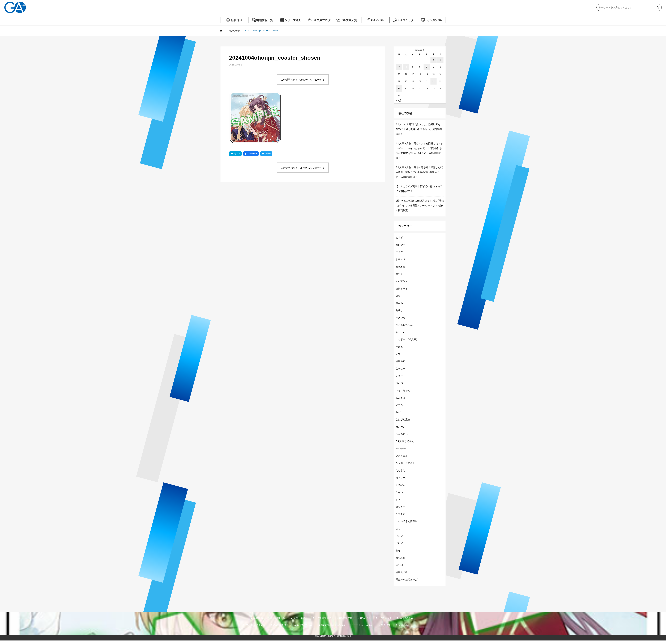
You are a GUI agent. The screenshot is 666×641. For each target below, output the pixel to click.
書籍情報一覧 (264, 20)
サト (398, 499)
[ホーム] (221, 31)
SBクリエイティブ (255, 625)
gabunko (400, 266)
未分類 (399, 565)
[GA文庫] (15, 7)
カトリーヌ (402, 477)
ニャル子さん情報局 (406, 521)
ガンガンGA (434, 20)
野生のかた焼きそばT (407, 579)
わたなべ (400, 244)
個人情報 (386, 625)
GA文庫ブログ (322, 20)
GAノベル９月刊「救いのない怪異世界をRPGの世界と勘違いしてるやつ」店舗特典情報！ (419, 129)
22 (433, 81)
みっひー (400, 412)
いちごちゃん (403, 390)
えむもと (400, 470)
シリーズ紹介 (293, 20)
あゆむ (399, 310)
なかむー (400, 368)
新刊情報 (236, 20)
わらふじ (400, 557)
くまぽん (400, 485)
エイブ (399, 252)
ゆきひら (400, 317)
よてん (399, 404)
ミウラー (400, 354)
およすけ (400, 397)
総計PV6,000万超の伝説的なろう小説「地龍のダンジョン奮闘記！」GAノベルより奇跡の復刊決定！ (420, 205)
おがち (399, 303)
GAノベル (377, 20)
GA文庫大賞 (349, 20)
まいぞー (400, 543)
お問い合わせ (405, 625)
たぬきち (400, 514)
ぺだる (399, 346)
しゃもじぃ (402, 434)
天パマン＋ (402, 281)
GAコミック (406, 20)
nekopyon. (401, 448)
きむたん (400, 332)
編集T (399, 295)
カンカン (400, 426)
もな (398, 550)
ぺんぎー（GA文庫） (407, 339)
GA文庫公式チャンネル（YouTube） (293, 625)
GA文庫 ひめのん (405, 441)
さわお (399, 383)
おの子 (399, 274)
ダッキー (400, 506)
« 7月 (399, 100)
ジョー (399, 375)
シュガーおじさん (405, 463)
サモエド (400, 259)
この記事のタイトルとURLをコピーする (303, 79)
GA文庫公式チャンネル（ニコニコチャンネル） (347, 625)
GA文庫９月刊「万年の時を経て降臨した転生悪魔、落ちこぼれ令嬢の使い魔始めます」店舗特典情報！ (419, 172)
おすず (399, 237)
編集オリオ (402, 288)
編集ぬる (400, 361)
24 (399, 88)
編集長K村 (401, 572)
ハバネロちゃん (404, 324)
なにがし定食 (403, 419)
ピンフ (399, 535)
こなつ (399, 492)
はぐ (398, 528)
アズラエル (402, 455)
